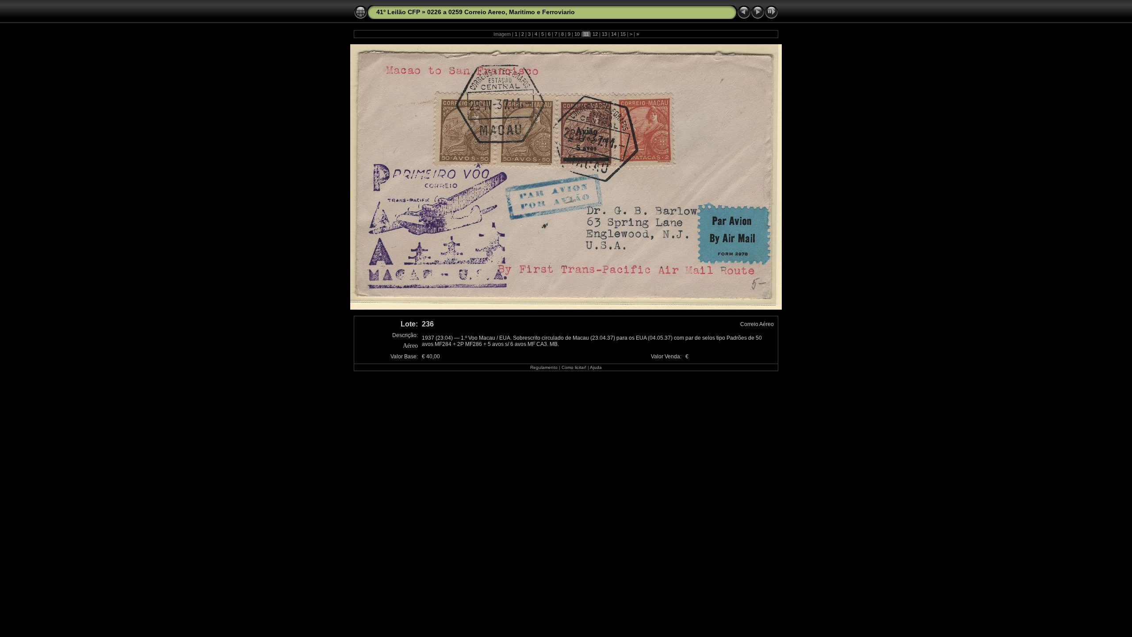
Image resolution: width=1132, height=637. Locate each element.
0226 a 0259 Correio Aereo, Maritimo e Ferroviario (501, 11)
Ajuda (596, 367)
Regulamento (544, 367)
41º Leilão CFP (398, 11)
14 (614, 34)
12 (595, 34)
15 (623, 34)
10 (577, 34)
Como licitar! (574, 367)
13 (604, 34)
